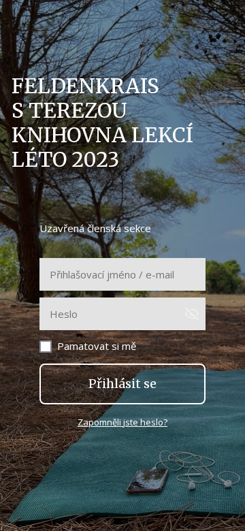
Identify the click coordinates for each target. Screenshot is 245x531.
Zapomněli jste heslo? (122, 422)
